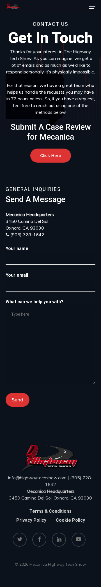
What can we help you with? (34, 301)
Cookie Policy (70, 520)
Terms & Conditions (50, 511)
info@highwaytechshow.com (37, 477)
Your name (17, 248)
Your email (17, 275)
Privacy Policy (31, 520)
